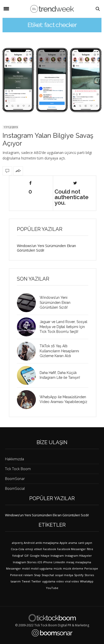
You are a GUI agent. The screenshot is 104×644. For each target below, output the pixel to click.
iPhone (48, 562)
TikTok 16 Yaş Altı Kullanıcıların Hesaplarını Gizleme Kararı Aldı (59, 351)
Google (35, 555)
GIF (26, 555)
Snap (37, 575)
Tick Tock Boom (18, 468)
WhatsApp (86, 581)
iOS (39, 562)
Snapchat (48, 575)
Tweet (26, 581)
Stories (89, 575)
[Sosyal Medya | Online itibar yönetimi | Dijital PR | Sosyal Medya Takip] (52, 9)
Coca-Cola (17, 549)
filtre (90, 549)
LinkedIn (59, 562)
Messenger (13, 568)
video (60, 581)
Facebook (49, 549)
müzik (58, 568)
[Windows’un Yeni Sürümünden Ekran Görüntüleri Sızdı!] (28, 302)
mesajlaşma (83, 562)
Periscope (91, 568)
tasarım (16, 581)
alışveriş (17, 543)
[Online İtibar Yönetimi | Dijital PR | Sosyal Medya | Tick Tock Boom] (52, 618)
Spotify (79, 575)
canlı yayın (85, 543)
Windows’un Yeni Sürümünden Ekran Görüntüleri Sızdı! (46, 248)
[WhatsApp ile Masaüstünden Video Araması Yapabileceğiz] (28, 399)
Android (29, 543)
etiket (38, 549)
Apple (63, 543)
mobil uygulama (42, 568)
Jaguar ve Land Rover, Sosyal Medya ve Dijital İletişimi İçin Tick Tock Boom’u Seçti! (63, 327)
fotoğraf (17, 555)
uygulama (48, 581)
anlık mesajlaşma (47, 543)
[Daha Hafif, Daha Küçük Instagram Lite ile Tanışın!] (28, 375)
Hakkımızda (14, 459)
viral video (72, 581)
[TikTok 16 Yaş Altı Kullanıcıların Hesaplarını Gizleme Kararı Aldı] (28, 351)
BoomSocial (15, 488)
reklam (28, 575)
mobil (26, 568)
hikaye (45, 555)
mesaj (70, 562)
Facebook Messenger (71, 549)
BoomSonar (15, 478)
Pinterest (16, 575)
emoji (29, 549)
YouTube (52, 588)
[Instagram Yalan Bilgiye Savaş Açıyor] (52, 79)
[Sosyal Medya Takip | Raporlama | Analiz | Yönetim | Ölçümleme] (52, 632)
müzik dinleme (73, 568)
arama (72, 543)
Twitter (36, 581)
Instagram (57, 555)
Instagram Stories (24, 562)
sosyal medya (64, 575)
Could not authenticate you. (72, 196)
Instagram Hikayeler (78, 555)
